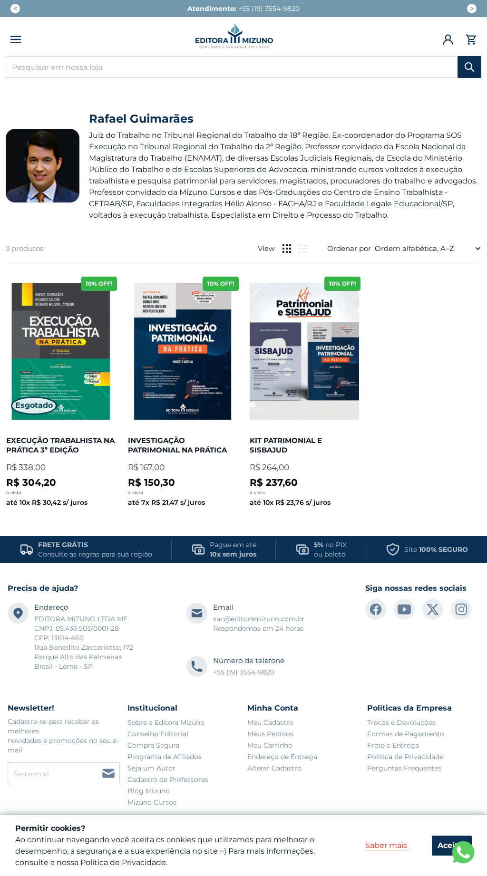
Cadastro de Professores (167, 779)
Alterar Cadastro (274, 768)
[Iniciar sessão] (448, 39)
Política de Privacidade (405, 756)
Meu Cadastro (270, 722)
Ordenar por (349, 248)
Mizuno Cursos (151, 802)
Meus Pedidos (270, 734)
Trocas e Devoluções (401, 722)
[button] (16, 39)
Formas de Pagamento (405, 734)
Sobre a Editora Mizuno (166, 722)
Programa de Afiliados (164, 756)
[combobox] (243, 67)
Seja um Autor (151, 768)
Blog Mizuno (148, 791)
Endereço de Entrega (282, 756)
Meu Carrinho (269, 745)
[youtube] (404, 609)
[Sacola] (469, 39)
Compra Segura (153, 745)
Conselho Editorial (157, 734)
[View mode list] (303, 249)
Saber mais (386, 845)
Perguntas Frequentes (404, 768)
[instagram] (461, 609)
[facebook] (375, 609)
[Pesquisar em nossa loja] (469, 67)
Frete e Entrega (393, 745)
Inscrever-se (108, 773)
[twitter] (432, 609)
